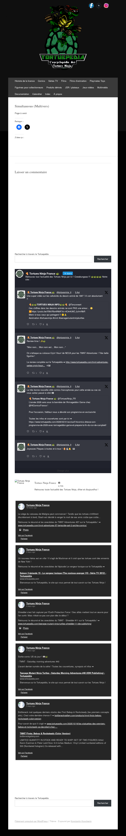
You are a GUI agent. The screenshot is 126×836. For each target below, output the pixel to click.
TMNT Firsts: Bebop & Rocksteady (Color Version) (45, 733)
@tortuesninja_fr (64, 292)
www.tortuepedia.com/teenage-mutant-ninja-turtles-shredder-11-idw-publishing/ (55, 623)
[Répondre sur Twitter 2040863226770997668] (28, 373)
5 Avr (77, 292)
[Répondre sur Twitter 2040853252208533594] (28, 431)
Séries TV (53, 80)
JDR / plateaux (72, 87)
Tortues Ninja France (38, 505)
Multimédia (102, 87)
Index (47, 94)
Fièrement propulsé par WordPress (31, 821)
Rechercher (102, 258)
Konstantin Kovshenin (81, 821)
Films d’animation (78, 80)
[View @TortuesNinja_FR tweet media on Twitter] (74, 449)
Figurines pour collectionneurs (29, 87)
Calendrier (37, 94)
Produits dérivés (54, 87)
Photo (26, 529)
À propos (58, 94)
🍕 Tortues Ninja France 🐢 (41, 292)
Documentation (22, 94)
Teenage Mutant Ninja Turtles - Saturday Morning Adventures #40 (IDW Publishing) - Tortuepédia (62, 674)
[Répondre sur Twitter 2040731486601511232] (28, 456)
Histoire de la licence (25, 80)
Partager (24, 538)
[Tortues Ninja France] (23, 482)
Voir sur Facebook (25, 535)
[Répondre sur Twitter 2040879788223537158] (28, 324)
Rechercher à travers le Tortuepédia (32, 254)
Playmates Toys (97, 80)
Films (63, 80)
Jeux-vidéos (88, 87)
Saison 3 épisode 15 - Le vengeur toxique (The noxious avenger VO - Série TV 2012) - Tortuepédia (63, 574)
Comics (41, 80)
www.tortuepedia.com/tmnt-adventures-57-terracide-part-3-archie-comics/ (52, 525)
